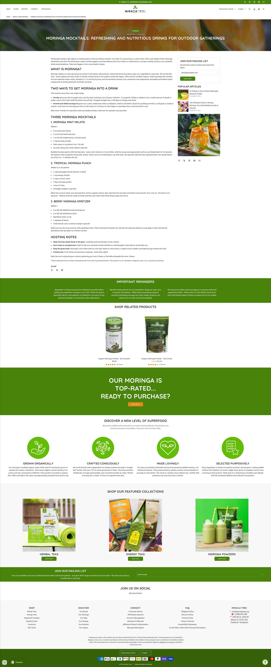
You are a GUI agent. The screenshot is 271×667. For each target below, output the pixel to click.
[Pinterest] (259, 2)
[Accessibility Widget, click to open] (265, 662)
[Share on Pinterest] (62, 270)
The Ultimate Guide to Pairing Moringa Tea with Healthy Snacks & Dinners (203, 105)
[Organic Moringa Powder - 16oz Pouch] (157, 335)
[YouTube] (263, 2)
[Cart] (259, 9)
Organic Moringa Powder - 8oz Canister (114, 358)
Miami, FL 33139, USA (239, 619)
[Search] (249, 9)
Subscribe (187, 78)
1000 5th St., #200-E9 (240, 617)
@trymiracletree (135, 593)
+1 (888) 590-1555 (240, 614)
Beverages (135, 30)
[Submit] (262, 574)
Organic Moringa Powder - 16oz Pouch (157, 358)
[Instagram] (254, 2)
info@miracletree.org (240, 611)
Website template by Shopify (143, 664)
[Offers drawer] (254, 9)
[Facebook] (245, 2)
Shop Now (49, 559)
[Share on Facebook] (52, 270)
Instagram (244, 622)
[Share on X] (57, 270)
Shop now (135, 404)
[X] (249, 2)
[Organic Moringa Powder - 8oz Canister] (114, 335)
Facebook (234, 622)
